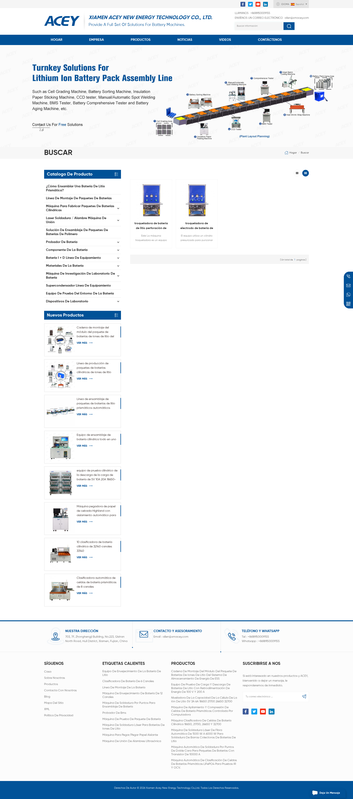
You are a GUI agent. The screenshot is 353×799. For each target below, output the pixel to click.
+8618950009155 (252, 13)
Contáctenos (270, 40)
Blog (47, 696)
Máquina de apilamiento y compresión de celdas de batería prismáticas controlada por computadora (202, 711)
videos (225, 40)
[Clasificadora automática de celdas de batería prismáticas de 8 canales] (60, 590)
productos (51, 684)
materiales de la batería (64, 265)
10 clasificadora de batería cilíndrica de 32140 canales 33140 (94, 547)
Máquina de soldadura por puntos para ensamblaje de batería (128, 705)
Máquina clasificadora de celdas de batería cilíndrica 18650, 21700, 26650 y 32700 (201, 722)
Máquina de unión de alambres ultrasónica (131, 741)
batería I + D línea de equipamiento (73, 258)
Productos (141, 40)
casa (47, 671)
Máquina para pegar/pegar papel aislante (130, 735)
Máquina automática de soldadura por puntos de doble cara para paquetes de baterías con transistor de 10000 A (202, 751)
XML (47, 709)
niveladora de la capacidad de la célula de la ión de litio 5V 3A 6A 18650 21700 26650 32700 (204, 699)
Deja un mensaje (330, 793)
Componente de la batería (67, 250)
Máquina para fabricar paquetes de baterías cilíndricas (80, 208)
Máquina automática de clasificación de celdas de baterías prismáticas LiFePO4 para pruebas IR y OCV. (204, 764)
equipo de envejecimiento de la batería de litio (131, 673)
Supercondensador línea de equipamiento (78, 285)
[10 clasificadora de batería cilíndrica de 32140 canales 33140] (60, 554)
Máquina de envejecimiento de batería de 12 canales (132, 695)
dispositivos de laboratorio (67, 301)
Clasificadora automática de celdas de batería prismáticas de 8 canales (96, 582)
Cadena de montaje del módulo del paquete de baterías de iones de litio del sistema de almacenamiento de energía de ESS (96, 332)
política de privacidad (58, 715)
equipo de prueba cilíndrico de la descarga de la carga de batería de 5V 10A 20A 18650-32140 (97, 475)
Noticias (184, 40)
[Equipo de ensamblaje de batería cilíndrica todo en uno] (60, 447)
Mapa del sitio (54, 703)
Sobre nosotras (54, 678)
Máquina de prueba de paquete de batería (131, 719)
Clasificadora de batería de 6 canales (128, 681)
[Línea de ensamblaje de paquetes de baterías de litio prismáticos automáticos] (60, 411)
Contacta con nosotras (60, 690)
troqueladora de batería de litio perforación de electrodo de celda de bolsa (151, 226)
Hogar (56, 40)
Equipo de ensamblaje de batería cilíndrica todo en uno (96, 437)
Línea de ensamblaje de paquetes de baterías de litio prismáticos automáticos (96, 404)
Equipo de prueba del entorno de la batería (80, 293)
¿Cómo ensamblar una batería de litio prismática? (75, 188)
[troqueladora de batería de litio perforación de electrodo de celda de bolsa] (151, 200)
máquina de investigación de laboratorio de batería (80, 275)
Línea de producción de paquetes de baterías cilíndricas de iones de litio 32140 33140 (94, 368)
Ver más (82, 343)
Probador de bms (114, 713)
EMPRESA (96, 40)
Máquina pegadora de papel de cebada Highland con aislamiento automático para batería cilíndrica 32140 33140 (96, 511)
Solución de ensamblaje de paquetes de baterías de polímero (77, 232)
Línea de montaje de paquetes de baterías (79, 198)
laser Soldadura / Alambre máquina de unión (76, 220)
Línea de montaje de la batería (123, 687)
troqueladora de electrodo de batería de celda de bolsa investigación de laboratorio (196, 226)
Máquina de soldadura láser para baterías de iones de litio (133, 727)
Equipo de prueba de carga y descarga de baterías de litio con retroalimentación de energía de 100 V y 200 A (200, 688)
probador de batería (61, 242)
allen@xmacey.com (272, 18)
